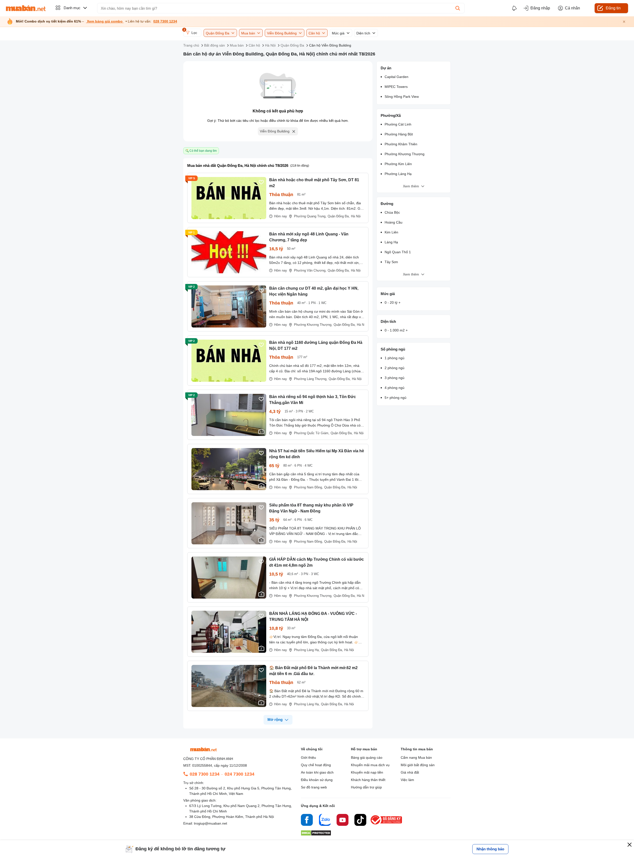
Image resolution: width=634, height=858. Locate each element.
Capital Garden (396, 77)
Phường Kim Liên (398, 164)
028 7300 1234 (165, 21)
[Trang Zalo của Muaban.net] (325, 820)
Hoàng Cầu (393, 222)
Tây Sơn (391, 262)
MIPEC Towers (396, 87)
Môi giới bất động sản (418, 765)
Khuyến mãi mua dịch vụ (370, 765)
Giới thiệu (308, 757)
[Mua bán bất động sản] (26, 8)
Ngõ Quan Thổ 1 (398, 252)
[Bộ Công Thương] (386, 825)
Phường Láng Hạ (398, 174)
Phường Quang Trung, (310, 216)
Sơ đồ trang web (314, 787)
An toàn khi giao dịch (317, 772)
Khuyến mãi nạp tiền (367, 772)
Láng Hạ (391, 242)
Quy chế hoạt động (316, 765)
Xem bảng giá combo (105, 21)
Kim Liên (391, 232)
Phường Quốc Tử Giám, (311, 433)
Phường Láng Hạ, (307, 650)
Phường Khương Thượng (404, 154)
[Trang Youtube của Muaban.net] (342, 820)
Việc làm (407, 780)
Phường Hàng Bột (399, 134)
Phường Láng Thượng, (310, 379)
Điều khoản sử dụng (317, 780)
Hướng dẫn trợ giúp (366, 787)
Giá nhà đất (410, 772)
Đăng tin (613, 8)
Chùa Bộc (392, 212)
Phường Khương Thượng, (313, 325)
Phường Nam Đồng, (308, 487)
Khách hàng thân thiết (368, 780)
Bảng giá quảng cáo (366, 757)
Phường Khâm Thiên (401, 144)
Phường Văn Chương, (310, 270)
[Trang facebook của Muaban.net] (307, 820)
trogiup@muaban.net (210, 823)
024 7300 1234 (239, 774)
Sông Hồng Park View (402, 97)
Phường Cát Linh (398, 124)
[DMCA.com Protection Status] (316, 834)
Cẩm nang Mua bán (416, 757)
